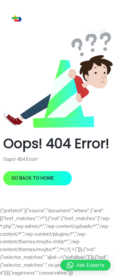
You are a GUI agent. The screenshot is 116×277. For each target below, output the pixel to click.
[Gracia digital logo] (29, 18)
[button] (85, 265)
